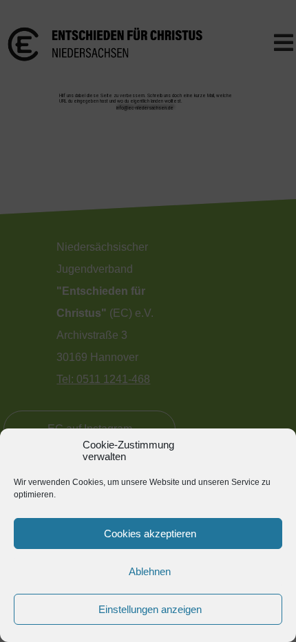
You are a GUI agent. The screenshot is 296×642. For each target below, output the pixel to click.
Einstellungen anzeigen (150, 609)
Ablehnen (150, 571)
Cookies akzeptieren (150, 533)
